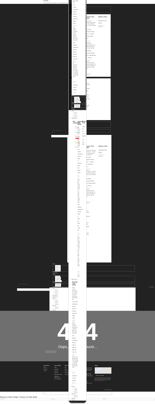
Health (76, 136)
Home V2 (75, 112)
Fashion (76, 132)
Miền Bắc (74, 393)
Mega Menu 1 (74, 118)
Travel (76, 147)
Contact (73, 399)
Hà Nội (73, 386)
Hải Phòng (76, 395)
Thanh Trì (75, 391)
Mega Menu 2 (74, 279)
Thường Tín (76, 392)
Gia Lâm (75, 388)
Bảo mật (73, 398)
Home (73, 110)
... (73, 79)
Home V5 (75, 116)
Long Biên (75, 389)
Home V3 (75, 113)
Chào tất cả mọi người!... (75, 87)
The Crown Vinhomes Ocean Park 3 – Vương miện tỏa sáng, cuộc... (75, 14)
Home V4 (75, 115)
